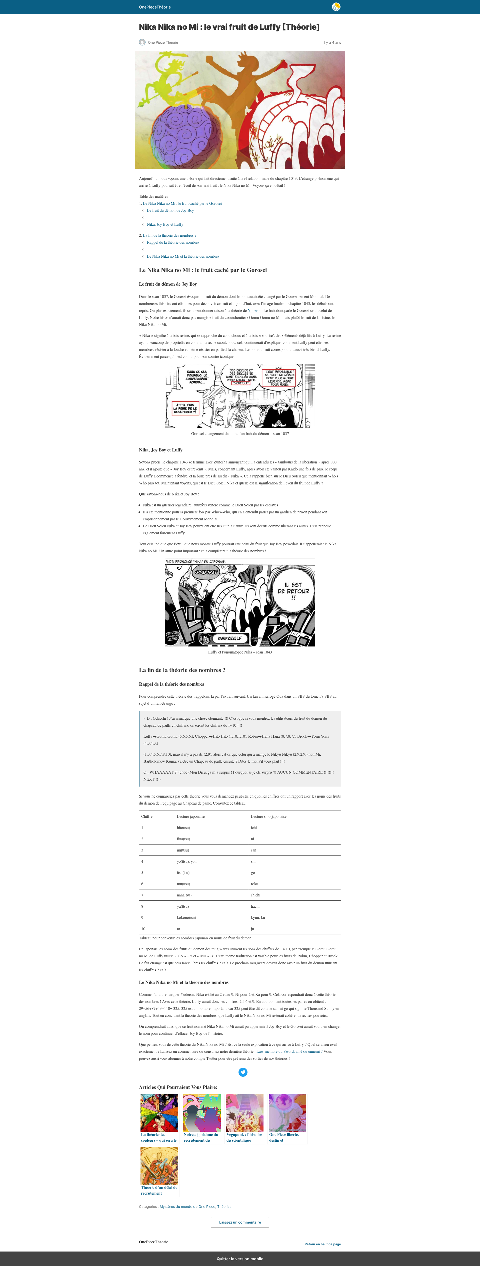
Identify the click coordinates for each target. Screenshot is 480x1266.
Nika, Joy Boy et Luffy (165, 224)
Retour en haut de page (323, 1244)
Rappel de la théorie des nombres (173, 242)
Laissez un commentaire (240, 1222)
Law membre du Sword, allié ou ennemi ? (289, 1051)
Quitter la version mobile (240, 1258)
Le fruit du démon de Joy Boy (170, 210)
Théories (224, 1206)
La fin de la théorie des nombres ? (169, 235)
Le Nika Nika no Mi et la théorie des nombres (183, 256)
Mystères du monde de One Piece (187, 1206)
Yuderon (255, 310)
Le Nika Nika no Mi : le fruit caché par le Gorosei (182, 203)
